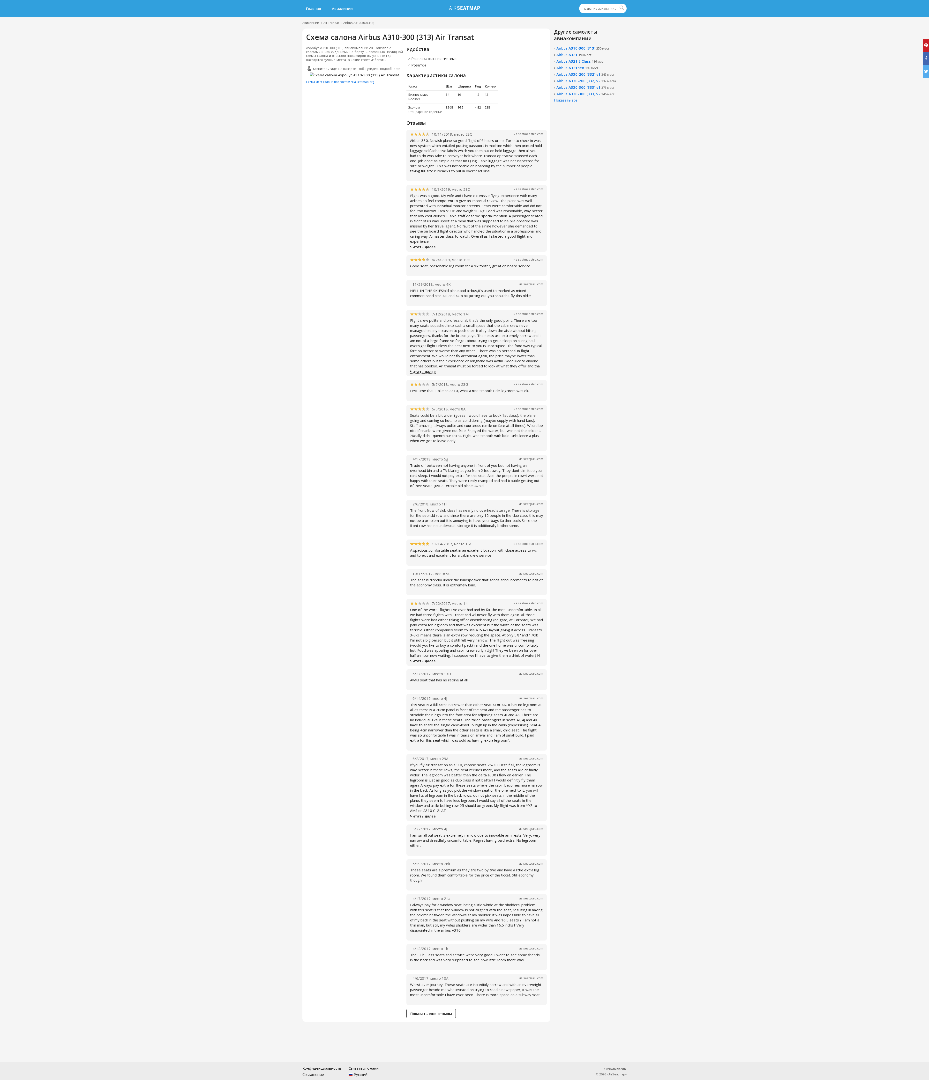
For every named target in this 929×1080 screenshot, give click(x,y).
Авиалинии (342, 8)
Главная (313, 8)
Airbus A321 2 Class (580, 61)
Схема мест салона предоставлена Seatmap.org (340, 82)
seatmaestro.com (530, 134)
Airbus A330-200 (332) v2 (586, 80)
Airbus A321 (573, 54)
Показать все (565, 100)
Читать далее (423, 247)
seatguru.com (533, 284)
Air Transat (331, 23)
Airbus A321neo (577, 67)
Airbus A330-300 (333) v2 (585, 93)
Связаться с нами (364, 1068)
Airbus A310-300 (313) (358, 23)
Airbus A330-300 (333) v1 (585, 87)
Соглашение (313, 1074)
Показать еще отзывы (431, 1013)
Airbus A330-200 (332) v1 (585, 74)
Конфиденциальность (321, 1068)
